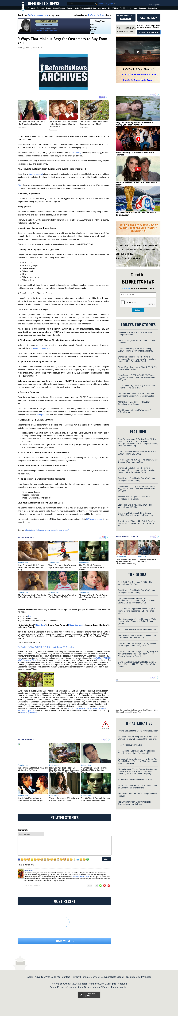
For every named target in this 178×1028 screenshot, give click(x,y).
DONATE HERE (125, 19)
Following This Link (28, 713)
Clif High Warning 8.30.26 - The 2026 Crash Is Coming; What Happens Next (138, 461)
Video (115, 8)
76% (19, 185)
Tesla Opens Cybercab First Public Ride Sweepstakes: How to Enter (135, 803)
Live (109, 8)
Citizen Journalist (76, 625)
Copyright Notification (112, 977)
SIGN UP (126, 288)
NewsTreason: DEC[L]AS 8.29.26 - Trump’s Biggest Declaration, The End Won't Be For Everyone (136, 377)
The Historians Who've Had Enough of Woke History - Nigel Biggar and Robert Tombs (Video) (137, 621)
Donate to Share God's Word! (138, 80)
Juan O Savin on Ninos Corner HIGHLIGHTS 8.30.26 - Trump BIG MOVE (137, 453)
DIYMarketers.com (94, 519)
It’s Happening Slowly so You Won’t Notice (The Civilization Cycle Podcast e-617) (136, 752)
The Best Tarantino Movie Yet (147, 560)
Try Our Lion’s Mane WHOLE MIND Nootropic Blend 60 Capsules (46, 647)
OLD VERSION (149, 17)
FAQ (57, 977)
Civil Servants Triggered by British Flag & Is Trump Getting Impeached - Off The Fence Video (136, 523)
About (30, 977)
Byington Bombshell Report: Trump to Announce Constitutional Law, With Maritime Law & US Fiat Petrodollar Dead (137, 359)
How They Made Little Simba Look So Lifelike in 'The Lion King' (31, 567)
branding (77, 153)
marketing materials (41, 348)
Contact (66, 977)
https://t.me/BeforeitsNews (129, 258)
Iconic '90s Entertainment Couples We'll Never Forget (30, 799)
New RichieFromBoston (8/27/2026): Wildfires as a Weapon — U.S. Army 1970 (137, 644)
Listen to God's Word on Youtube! (138, 74)
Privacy (76, 977)
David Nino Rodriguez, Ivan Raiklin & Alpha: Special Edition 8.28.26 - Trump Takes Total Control (137, 664)
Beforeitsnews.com (38, 15)
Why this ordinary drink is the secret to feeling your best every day (135, 123)
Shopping (142, 8)
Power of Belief (73, 8)
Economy (40, 8)
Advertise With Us (44, 977)
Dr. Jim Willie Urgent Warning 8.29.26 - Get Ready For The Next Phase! (136, 387)
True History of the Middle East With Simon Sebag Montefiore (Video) (136, 479)
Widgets (146, 977)
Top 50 (122, 8)
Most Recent (132, 8)
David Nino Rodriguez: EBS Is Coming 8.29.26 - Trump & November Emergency (135, 350)
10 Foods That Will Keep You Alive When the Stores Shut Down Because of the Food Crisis (137, 738)
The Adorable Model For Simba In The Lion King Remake (32, 596)
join (29, 616)
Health (48, 8)
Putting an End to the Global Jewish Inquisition (138, 629)
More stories (52, 30)
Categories (152, 8)
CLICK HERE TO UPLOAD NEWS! (148, 32)
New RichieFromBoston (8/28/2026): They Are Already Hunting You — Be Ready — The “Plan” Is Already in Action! (138, 654)
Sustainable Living (88, 8)
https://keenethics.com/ (81, 877)
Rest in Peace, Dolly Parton (130, 745)
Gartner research (36, 174)
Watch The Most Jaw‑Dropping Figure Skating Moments (62, 566)
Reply (90, 886)
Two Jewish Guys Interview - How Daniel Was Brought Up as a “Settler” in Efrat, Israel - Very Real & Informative (137, 761)
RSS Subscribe (133, 977)
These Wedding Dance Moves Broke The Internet (135, 153)
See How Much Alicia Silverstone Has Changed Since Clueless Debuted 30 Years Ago (137, 711)
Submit (138, 310)
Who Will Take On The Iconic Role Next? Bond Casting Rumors (94, 770)
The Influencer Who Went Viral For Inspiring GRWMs (62, 596)
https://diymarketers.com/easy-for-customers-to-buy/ (47, 530)
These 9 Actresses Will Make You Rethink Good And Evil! (64, 799)
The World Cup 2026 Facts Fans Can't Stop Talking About (136, 213)
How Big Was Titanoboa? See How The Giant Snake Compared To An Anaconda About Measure (64, 770)
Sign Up (156, 4)
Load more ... (64, 941)
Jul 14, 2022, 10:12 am (32, 885)
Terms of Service (90, 977)
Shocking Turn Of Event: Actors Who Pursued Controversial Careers (93, 597)
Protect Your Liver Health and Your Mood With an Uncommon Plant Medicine (137, 787)
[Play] (138, 52)
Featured (31, 8)
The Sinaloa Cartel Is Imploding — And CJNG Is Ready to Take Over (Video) (137, 636)
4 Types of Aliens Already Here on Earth (135, 780)
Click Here (40, 625)
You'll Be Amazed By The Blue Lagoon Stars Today (136, 183)
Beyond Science (59, 8)
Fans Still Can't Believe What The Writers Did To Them (33, 769)
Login (150, 4)
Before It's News (43, 3)
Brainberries (23, 562)
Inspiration (102, 8)
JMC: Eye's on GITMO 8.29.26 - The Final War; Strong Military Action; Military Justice (136, 395)
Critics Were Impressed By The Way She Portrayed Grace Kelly (126, 561)
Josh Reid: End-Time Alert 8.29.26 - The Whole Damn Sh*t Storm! (135, 506)
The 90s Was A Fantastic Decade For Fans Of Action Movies (91, 567)
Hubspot (40, 415)
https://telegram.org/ (149, 250)
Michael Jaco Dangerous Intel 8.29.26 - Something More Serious (135, 403)
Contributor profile (41, 30)
